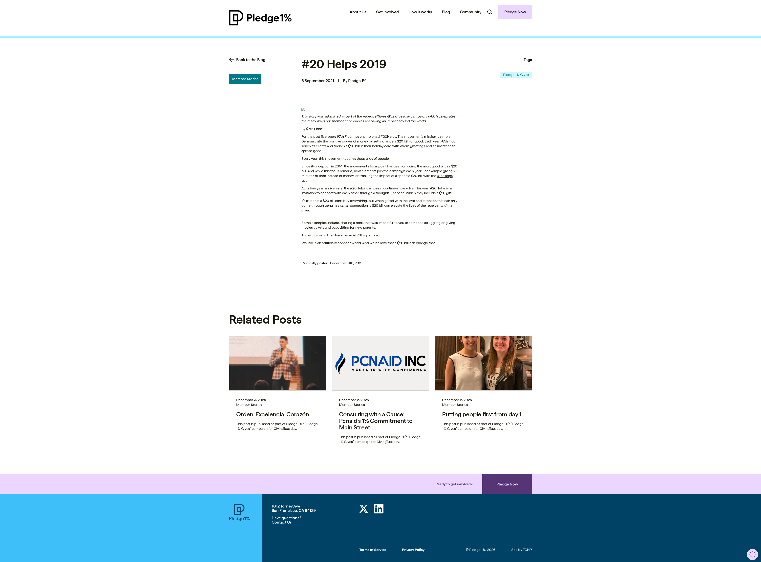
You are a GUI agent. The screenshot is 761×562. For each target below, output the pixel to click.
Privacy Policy (413, 550)
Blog (446, 12)
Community (470, 12)
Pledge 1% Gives (516, 75)
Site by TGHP (521, 550)
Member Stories (245, 79)
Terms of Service (372, 550)
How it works (420, 12)
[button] (752, 554)
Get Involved (387, 12)
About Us (358, 12)
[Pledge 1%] (260, 18)
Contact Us (282, 522)
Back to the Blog (250, 59)
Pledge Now (515, 12)
